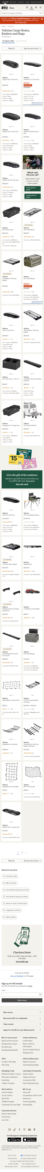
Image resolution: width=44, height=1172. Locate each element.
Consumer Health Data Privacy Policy (22, 1161)
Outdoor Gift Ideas (9, 1062)
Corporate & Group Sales (11, 1105)
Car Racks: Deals (11, 876)
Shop (11, 8)
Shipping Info (28, 1053)
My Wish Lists (7, 1047)
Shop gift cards (22, 484)
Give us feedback (16, 976)
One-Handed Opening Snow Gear (17, 890)
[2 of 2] (33, 695)
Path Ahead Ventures (31, 1083)
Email (3, 990)
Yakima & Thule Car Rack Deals (16, 903)
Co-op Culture (7, 1095)
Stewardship (27, 1105)
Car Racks (11, 26)
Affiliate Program (8, 1102)
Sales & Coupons (29, 1062)
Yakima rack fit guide (31, 196)
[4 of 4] (13, 74)
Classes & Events (29, 1077)
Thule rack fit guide (31, 188)
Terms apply (30, 481)
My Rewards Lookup (9, 1044)
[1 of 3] (10, 822)
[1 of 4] (9, 74)
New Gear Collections (10, 1077)
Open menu (40, 7)
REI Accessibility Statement (30, 1166)
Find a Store (6, 1117)
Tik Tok (14, 1129)
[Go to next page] (26, 852)
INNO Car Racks (11, 883)
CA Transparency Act (29, 1164)
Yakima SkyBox (11, 917)
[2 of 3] (11, 822)
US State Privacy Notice (28, 1158)
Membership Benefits (10, 1050)
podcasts (34, 1129)
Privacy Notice (12, 1158)
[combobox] (22, 13)
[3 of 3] (12, 822)
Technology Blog (29, 1102)
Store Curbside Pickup (31, 1050)
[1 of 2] (32, 695)
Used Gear (5, 1080)
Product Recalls (13, 1164)
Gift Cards (5, 1065)
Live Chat (5, 1120)
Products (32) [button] (8, 41)
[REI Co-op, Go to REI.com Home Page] (4, 7)
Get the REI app (22, 962)
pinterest (24, 1129)
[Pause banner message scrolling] (41, 19)
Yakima (4, 26)
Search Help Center (9, 1114)
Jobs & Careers (7, 1092)
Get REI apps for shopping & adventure (22, 1136)
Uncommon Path (29, 1080)
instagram (9, 1129)
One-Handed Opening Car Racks (17, 897)
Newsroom (27, 1098)
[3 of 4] (11, 74)
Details (30, 986)
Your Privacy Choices (29, 1155)
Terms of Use (11, 1155)
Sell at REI (5, 1098)
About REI (26, 1092)
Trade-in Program (8, 1083)
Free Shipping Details (31, 1065)
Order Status (27, 1041)
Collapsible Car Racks (13, 910)
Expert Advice (21, 41)
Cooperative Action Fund (32, 1095)
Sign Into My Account (10, 1041)
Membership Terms (11, 1166)
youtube (29, 1129)
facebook (19, 1129)
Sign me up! (22, 1000)
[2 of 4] (10, 74)
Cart (36, 7)
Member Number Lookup (11, 1074)
